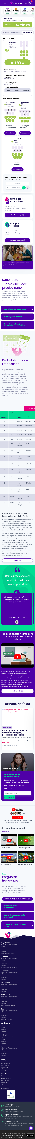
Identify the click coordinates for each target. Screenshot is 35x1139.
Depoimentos (5, 1068)
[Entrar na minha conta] (25, 3)
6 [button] (26, 46)
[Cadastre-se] (5, 3)
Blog (2, 1075)
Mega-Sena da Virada (7, 953)
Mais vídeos (5, 831)
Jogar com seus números (9, 944)
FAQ (2, 1085)
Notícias (3, 951)
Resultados (4, 949)
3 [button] (26, 43)
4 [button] (21, 46)
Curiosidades (7, 727)
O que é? (3, 1061)
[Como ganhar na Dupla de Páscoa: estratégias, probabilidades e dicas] (17, 717)
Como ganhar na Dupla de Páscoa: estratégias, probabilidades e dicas (14, 732)
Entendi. (30, 1135)
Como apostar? (6, 1063)
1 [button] (20, 111)
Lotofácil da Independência (9, 967)
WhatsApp (4, 1083)
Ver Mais (17, 560)
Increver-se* (18, 817)
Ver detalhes (10, 133)
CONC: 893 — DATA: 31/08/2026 (11, 20)
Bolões (3, 947)
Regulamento (5, 1065)
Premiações (4, 1070)
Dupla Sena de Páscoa (8, 1006)
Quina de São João (7, 1020)
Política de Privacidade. (15, 1137)
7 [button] (27, 114)
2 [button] (8, 110)
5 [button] (7, 113)
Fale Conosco (5, 1080)
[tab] (6, 33)
